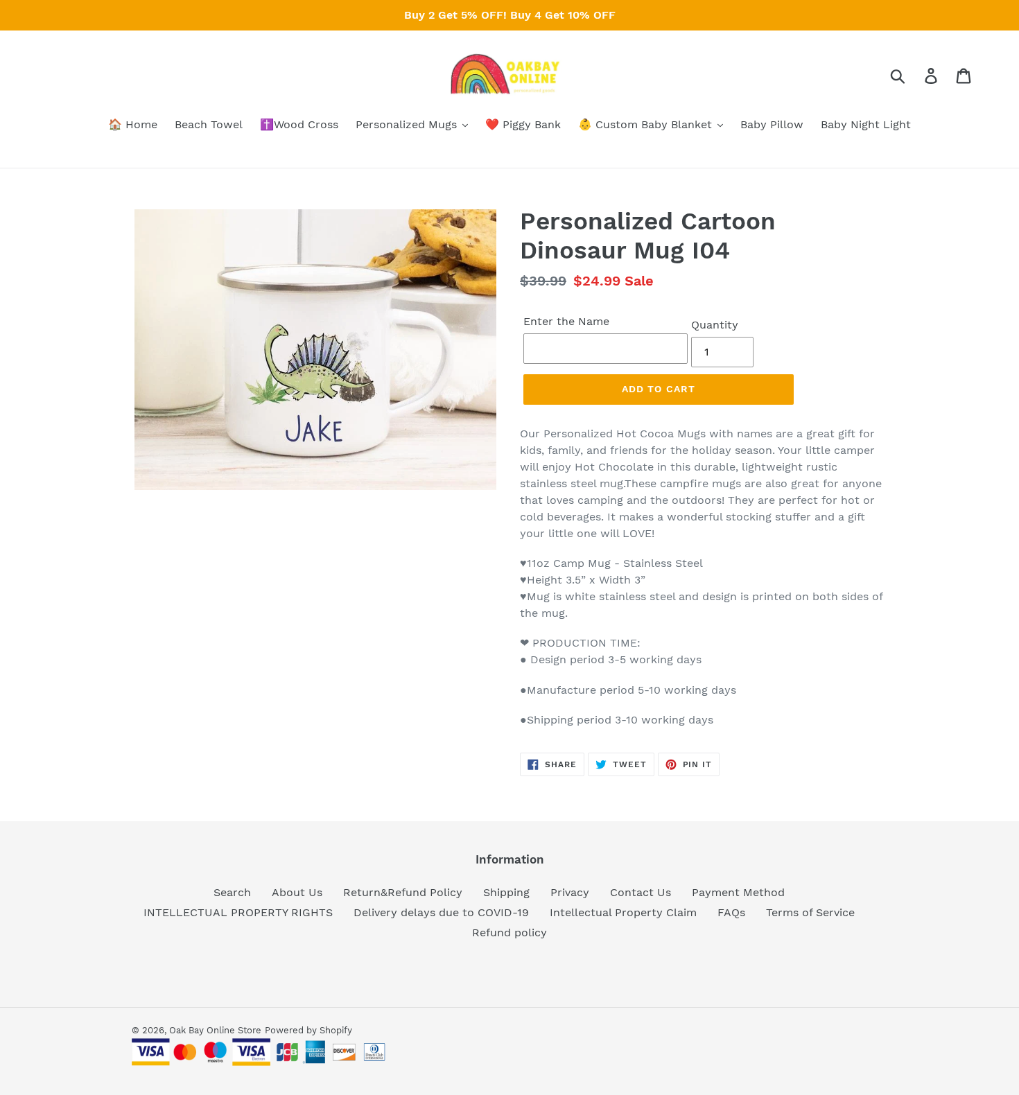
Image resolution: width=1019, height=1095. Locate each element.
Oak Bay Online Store (215, 1030)
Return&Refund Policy (402, 892)
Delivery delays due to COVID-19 (441, 912)
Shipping (506, 892)
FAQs (731, 912)
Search (232, 892)
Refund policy (509, 932)
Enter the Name (566, 321)
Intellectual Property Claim (623, 912)
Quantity (714, 324)
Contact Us (640, 892)
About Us (297, 892)
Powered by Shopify (308, 1030)
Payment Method (738, 892)
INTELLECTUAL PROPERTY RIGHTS (238, 912)
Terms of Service (810, 912)
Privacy (569, 892)
